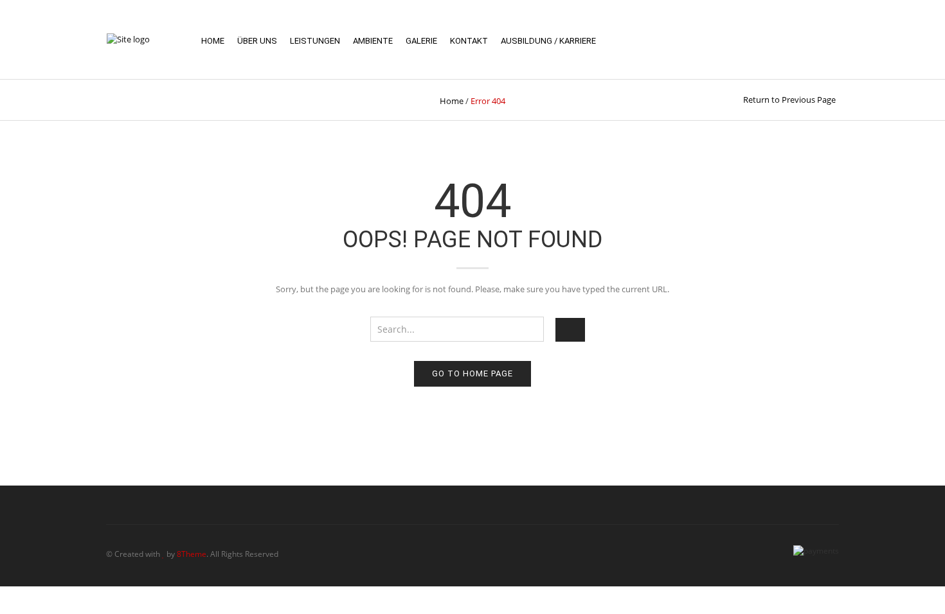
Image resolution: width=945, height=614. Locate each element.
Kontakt (469, 41)
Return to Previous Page (789, 99)
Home (212, 41)
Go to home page (472, 373)
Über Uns (257, 41)
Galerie (421, 41)
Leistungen (315, 41)
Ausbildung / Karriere (548, 41)
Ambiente (373, 41)
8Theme (191, 553)
